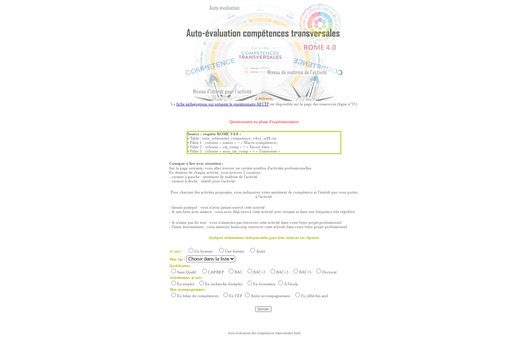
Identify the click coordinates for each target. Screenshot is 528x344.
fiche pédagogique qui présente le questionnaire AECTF (222, 104)
